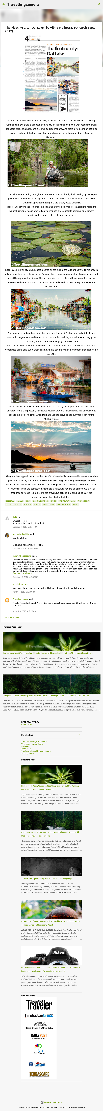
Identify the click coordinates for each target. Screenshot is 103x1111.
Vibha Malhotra (63, 505)
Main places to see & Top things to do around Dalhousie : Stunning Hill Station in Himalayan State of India (46, 696)
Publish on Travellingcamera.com (36, 751)
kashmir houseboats (22, 556)
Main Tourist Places (67, 501)
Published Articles (13, 505)
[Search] (99, 4)
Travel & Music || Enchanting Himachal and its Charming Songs (46, 879)
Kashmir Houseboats (22, 573)
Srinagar (27, 505)
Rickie (15, 517)
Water (75, 505)
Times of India (48, 505)
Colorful (10, 501)
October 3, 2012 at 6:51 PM (25, 527)
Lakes (53, 501)
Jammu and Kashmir (40, 501)
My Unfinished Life (21, 534)
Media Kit (25, 746)
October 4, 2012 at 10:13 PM (25, 548)
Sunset (37, 505)
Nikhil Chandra (19, 584)
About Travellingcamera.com (34, 741)
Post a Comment (12, 617)
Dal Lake (20, 501)
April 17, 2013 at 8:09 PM (24, 592)
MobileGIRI (26, 749)
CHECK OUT (26, 724)
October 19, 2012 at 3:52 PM (25, 577)
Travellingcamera (23, 4)
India (28, 501)
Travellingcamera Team (32, 744)
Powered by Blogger (53, 1102)
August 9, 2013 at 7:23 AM (24, 611)
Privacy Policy (27, 753)
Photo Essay (83, 501)
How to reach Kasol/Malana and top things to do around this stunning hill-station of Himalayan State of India (48, 653)
